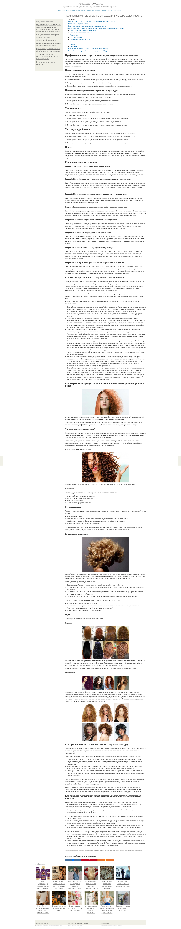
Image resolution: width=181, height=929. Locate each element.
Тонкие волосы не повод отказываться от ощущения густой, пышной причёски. (48, 57)
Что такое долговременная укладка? (83, 30)
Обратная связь (105, 923)
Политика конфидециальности (75, 925)
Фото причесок (114, 10)
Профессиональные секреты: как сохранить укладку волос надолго (91, 21)
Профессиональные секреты (77, 850)
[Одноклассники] (105, 860)
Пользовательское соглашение (81, 923)
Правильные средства (98, 850)
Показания (74, 35)
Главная (61, 10)
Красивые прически (91, 3)
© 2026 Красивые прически (41, 923)
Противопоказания (76, 37)
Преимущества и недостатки (80, 39)
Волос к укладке (89, 850)
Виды (72, 42)
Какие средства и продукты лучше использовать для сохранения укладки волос (96, 28)
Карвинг (73, 44)
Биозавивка (74, 46)
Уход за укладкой (120, 850)
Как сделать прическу (75, 10)
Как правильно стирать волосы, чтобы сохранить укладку (88, 48)
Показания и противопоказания (81, 33)
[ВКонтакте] (73, 860)
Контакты (70, 923)
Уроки (103, 10)
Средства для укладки (110, 850)
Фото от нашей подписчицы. (46, 40)
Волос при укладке (129, 850)
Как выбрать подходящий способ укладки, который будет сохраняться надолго (95, 51)
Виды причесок (93, 10)
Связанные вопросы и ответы (78, 24)
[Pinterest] (89, 860)
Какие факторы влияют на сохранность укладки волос (87, 26)
